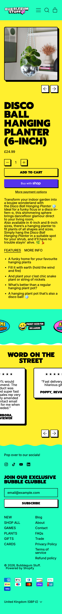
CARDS (10, 544)
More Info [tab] (33, 250)
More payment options (31, 191)
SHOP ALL (12, 523)
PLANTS (10, 533)
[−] (7, 162)
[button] (47, 10)
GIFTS (9, 539)
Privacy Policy (46, 544)
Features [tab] (12, 250)
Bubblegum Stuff (28, 565)
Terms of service (42, 551)
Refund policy (45, 558)
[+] (24, 162)
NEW (8, 517)
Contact (41, 528)
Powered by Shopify (20, 568)
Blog (38, 517)
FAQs (39, 533)
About (40, 523)
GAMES (10, 528)
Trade (39, 539)
